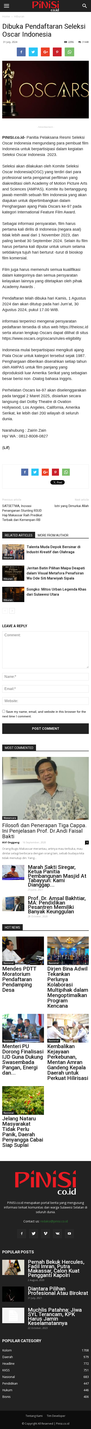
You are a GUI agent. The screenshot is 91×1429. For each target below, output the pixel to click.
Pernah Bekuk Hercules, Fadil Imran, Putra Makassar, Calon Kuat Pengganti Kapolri (56, 1268)
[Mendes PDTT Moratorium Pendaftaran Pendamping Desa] (23, 951)
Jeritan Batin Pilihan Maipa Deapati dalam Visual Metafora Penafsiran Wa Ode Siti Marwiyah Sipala (56, 573)
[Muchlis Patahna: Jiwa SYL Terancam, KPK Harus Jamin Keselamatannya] (13, 1315)
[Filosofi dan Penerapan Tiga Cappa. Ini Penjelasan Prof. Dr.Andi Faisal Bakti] (45, 788)
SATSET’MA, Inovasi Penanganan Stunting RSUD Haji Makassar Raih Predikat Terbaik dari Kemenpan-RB (22, 513)
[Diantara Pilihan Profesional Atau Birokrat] (13, 1294)
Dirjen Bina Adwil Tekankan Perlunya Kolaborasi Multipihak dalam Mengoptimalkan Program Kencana (67, 987)
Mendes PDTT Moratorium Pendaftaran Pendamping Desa (19, 979)
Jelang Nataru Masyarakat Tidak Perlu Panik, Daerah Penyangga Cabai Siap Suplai (22, 1131)
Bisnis (6, 1397)
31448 (85, 42)
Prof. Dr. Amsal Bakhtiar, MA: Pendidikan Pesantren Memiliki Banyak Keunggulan (57, 905)
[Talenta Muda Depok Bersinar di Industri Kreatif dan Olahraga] (13, 552)
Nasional (9, 963)
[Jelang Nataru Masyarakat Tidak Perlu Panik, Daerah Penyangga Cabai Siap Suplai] (23, 1100)
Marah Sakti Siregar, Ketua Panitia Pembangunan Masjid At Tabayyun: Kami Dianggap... (57, 876)
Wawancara (10, 817)
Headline (8, 1363)
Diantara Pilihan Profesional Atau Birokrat (58, 1291)
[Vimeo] (45, 1233)
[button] (85, 6)
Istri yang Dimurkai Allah (71, 506)
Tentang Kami (34, 1416)
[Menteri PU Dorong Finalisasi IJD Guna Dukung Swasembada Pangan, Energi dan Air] (23, 1028)
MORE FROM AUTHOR (53, 535)
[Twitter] (33, 1233)
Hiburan (19, 16)
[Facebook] (21, 1233)
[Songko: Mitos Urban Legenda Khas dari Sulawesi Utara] (13, 594)
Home (6, 16)
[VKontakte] (57, 1233)
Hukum (7, 1390)
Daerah (7, 1357)
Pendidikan (10, 1383)
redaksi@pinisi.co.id (54, 1221)
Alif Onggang (10, 842)
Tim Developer (56, 1416)
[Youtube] (69, 1233)
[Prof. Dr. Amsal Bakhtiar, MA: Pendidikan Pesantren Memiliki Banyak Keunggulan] (13, 903)
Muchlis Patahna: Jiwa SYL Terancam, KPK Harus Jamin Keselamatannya (55, 1316)
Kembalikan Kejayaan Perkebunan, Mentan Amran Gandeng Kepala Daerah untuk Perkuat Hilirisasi (67, 1062)
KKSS (6, 1370)
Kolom (7, 1350)
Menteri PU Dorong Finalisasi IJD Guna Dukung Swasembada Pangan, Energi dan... (23, 1059)
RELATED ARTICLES (18, 535)
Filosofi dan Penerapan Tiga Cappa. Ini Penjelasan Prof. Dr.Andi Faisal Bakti (44, 831)
